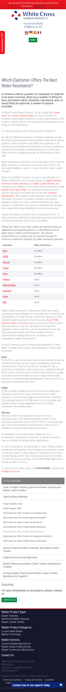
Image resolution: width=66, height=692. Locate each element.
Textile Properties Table (12, 508)
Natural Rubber (9, 285)
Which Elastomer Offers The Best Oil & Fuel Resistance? (25, 513)
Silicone (6, 262)
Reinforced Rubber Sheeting (15, 618)
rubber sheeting (53, 180)
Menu (33, 40)
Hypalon (6, 279)
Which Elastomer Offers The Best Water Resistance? (23, 531)
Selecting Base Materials (15, 496)
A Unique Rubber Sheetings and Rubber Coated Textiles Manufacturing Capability (30, 575)
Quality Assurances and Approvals (20, 557)
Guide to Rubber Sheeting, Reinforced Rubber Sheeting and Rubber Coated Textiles (32, 489)
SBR (4, 302)
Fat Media (9, 688)
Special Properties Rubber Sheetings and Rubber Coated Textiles (31, 549)
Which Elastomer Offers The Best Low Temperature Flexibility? (27, 536)
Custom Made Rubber (12, 631)
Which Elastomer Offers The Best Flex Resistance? (22, 522)
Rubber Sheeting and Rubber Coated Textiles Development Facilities (32, 565)
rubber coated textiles (23, 115)
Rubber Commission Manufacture (18, 649)
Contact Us (9, 600)
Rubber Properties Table (12, 504)
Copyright (10, 682)
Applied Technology (11, 634)
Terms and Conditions (12, 680)
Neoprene (7, 290)
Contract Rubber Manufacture (16, 643)
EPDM (5, 256)
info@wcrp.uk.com (33, 26)
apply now (39, 6)
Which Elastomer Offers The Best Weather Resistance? (24, 527)
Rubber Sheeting (10, 615)
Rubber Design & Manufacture (16, 646)
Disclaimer (49, 680)
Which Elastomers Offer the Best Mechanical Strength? (24, 518)
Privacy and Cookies (33, 680)
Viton (5, 273)
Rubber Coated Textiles (13, 621)
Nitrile (5, 296)
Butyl (5, 250)
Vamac (6, 268)
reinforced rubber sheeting (15, 183)
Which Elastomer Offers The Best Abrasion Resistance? (25, 541)
